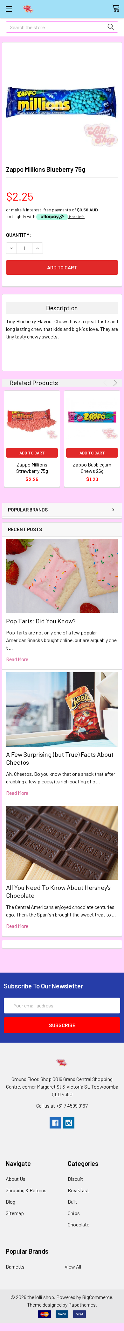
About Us (15, 1179)
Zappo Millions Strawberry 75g (32, 467)
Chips (74, 1213)
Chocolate (78, 1224)
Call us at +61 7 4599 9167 (62, 1106)
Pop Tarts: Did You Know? (41, 621)
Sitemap (15, 1213)
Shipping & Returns (26, 1190)
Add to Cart (32, 452)
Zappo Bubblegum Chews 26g (92, 467)
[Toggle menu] (8, 8)
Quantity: (18, 235)
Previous (106, 383)
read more (17, 659)
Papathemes (82, 1305)
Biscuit (75, 1179)
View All (73, 1266)
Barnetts (15, 1266)
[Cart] (118, 8)
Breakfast (78, 1190)
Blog (10, 1202)
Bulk (72, 1202)
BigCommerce (97, 1297)
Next (114, 383)
